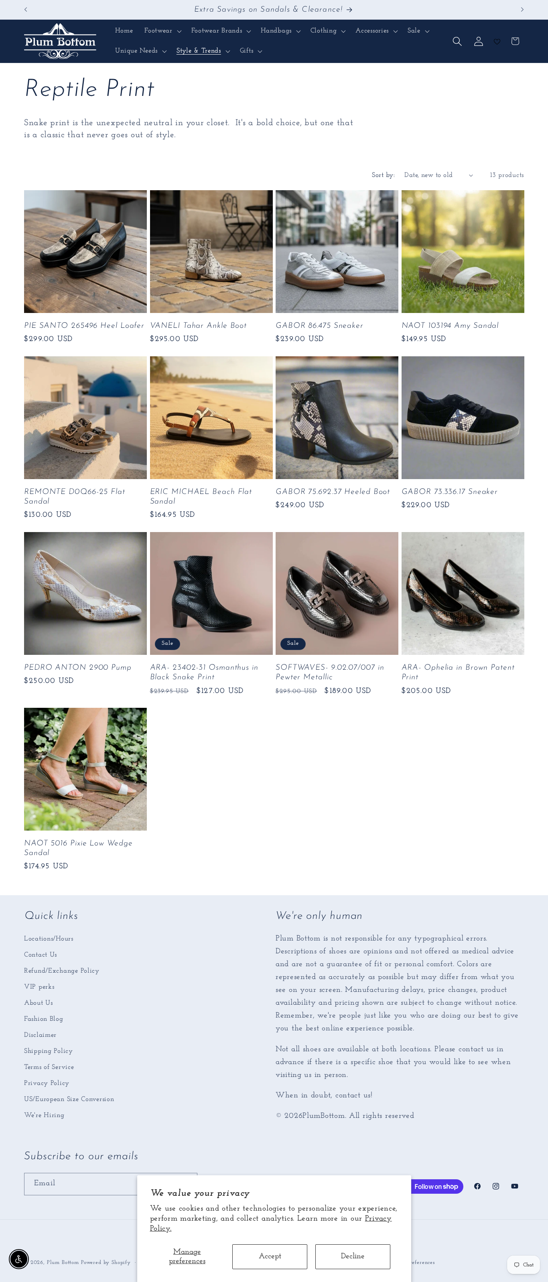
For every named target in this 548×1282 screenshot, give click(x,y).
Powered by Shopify (106, 1262)
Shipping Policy (48, 1051)
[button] (162, 31)
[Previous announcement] (26, 9)
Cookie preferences (411, 1262)
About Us (38, 1003)
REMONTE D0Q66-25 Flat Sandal (74, 497)
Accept (270, 1256)
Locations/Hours (48, 938)
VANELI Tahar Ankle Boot (198, 326)
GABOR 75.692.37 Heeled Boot (333, 492)
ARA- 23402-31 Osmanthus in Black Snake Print (204, 672)
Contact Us (40, 954)
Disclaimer (40, 1035)
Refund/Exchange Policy (61, 970)
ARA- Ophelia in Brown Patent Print (458, 672)
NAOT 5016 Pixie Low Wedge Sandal (78, 848)
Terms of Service (49, 1067)
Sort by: (383, 175)
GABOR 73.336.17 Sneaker (450, 492)
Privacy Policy (46, 1083)
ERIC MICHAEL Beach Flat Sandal (201, 497)
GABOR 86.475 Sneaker (319, 326)
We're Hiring (44, 1115)
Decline (353, 1256)
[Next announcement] (522, 9)
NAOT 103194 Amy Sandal (450, 326)
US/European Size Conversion (69, 1099)
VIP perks (39, 986)
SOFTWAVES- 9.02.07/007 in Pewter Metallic (330, 672)
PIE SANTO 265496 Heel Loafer (84, 326)
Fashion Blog (43, 1019)
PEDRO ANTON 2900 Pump (78, 668)
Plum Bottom (63, 1262)
